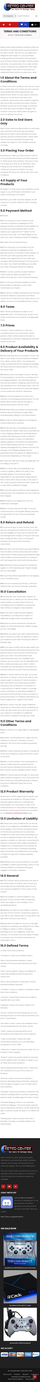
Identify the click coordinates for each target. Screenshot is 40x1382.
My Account (7, 1374)
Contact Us (35, 1374)
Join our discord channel (23, 1198)
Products (17, 1374)
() (35, 25)
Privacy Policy (30, 1379)
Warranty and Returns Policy (16, 813)
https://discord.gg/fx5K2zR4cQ (12, 1217)
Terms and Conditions (15, 1379)
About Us (26, 1374)
